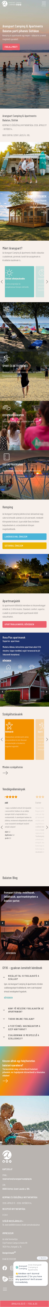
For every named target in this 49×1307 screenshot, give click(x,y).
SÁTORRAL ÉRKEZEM (14, 545)
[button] (2, 573)
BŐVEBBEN (11, 953)
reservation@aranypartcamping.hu (17, 1178)
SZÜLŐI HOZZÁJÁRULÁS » (12, 1221)
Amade (12, 1252)
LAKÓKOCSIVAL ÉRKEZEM (16, 536)
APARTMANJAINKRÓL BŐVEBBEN (19, 624)
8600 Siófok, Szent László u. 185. (16, 1188)
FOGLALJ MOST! (11, 46)
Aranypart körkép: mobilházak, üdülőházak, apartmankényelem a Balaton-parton (21, 896)
